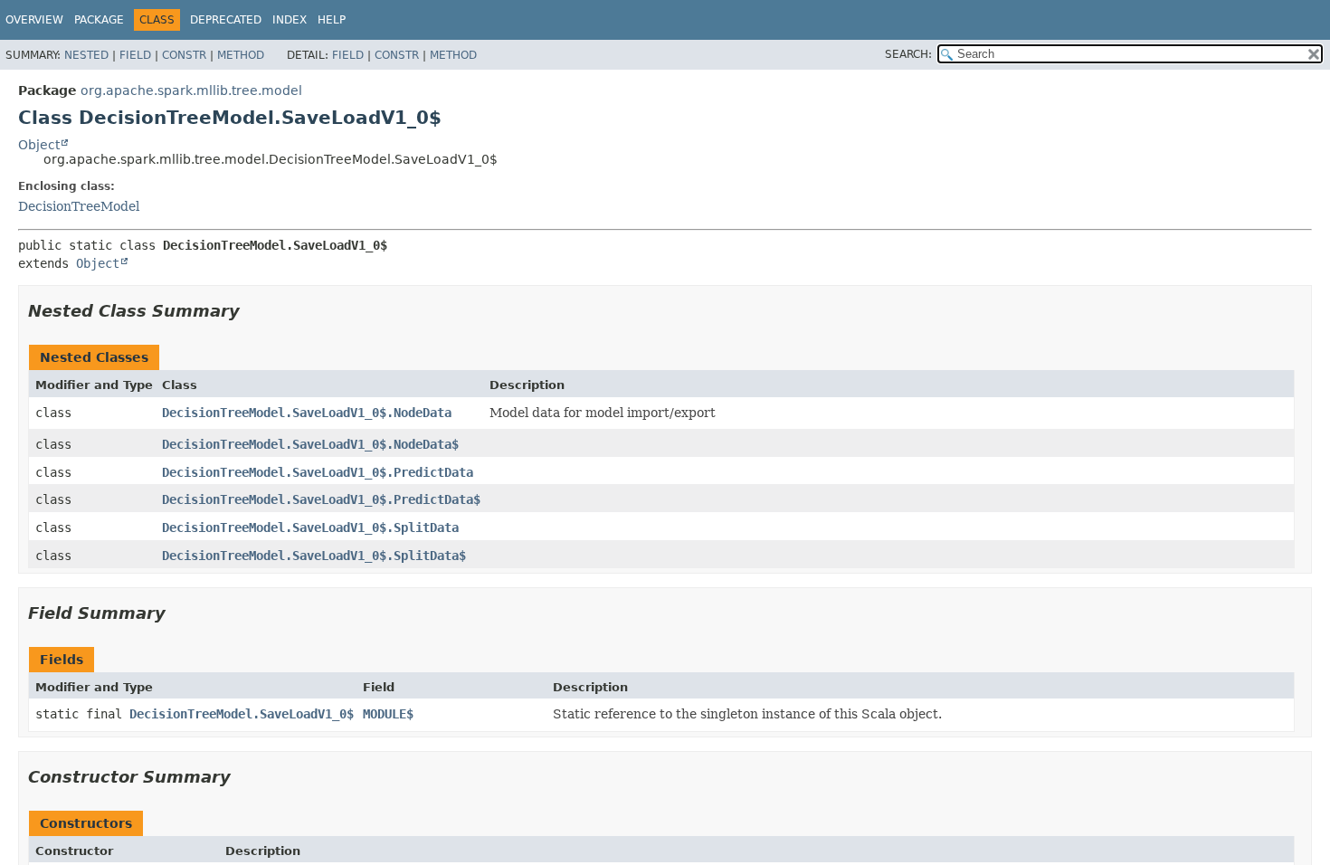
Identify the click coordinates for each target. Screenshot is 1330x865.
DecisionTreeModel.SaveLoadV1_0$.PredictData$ (321, 499)
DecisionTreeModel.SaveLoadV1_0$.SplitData (310, 527)
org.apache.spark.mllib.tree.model (191, 90)
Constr (184, 55)
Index (289, 20)
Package (99, 20)
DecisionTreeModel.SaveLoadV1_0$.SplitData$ (314, 555)
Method (240, 55)
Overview (34, 20)
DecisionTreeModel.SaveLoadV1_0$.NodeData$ (310, 444)
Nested (86, 55)
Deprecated (225, 20)
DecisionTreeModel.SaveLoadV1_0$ (241, 714)
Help (332, 20)
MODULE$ (388, 714)
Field (135, 55)
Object (39, 145)
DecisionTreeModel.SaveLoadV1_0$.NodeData (306, 412)
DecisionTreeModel (78, 206)
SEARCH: (908, 54)
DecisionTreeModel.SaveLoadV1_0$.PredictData (317, 472)
